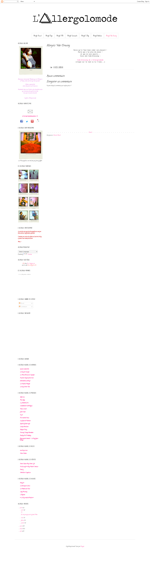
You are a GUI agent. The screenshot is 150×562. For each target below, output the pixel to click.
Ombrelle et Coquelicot (25, 473)
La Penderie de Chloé (25, 489)
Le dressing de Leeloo (25, 486)
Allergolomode (24, 274)
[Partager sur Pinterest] (62, 67)
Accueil (90, 132)
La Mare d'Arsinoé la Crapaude (27, 375)
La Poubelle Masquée (25, 384)
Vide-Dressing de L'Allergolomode (90, 60)
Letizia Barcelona (24, 427)
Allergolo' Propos (49, 35)
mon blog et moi (24, 450)
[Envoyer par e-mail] (54, 67)
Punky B (22, 483)
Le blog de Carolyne (24, 372)
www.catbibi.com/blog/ (25, 381)
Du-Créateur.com (31, 263)
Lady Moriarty (23, 492)
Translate (30, 254)
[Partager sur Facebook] (60, 67)
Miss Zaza (22, 400)
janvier (22, 523)
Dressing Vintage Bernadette (26, 433)
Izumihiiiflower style (25, 424)
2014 (21, 508)
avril (22, 510)
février (22, 520)
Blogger (82, 546)
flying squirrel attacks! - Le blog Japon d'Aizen (29, 439)
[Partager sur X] (58, 67)
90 (21, 512)
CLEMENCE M (24, 403)
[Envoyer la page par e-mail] (51, 67)
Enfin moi (22, 397)
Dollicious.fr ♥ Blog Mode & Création (29, 467)
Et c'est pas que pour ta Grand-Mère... (29, 515)
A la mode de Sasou (24, 418)
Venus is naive (23, 409)
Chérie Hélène (23, 453)
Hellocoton (29, 274)
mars (22, 518)
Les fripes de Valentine (25, 421)
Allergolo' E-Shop (85, 35)
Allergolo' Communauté (72, 35)
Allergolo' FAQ (59, 35)
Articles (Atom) (57, 135)
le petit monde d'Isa (24, 369)
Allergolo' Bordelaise (97, 35)
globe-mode (22, 412)
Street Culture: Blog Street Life (27, 464)
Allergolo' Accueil (37, 35)
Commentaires (23, 307)
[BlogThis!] (56, 67)
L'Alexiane (22, 495)
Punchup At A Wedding (25, 435)
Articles (22, 303)
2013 (21, 526)
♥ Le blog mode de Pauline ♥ (26, 498)
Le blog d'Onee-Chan (25, 387)
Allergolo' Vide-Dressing (111, 35)
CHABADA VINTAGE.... (26, 406)
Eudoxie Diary (23, 430)
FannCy (21, 470)
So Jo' (21, 415)
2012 (21, 529)
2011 (21, 531)
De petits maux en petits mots (27, 378)
